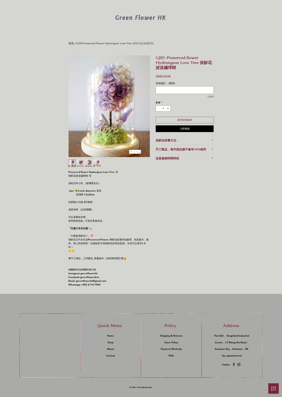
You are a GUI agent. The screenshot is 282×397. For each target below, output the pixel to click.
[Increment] (168, 108)
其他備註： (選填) (165, 83)
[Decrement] (158, 108)
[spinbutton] (163, 108)
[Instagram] (239, 364)
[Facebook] (234, 364)
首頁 (71, 43)
